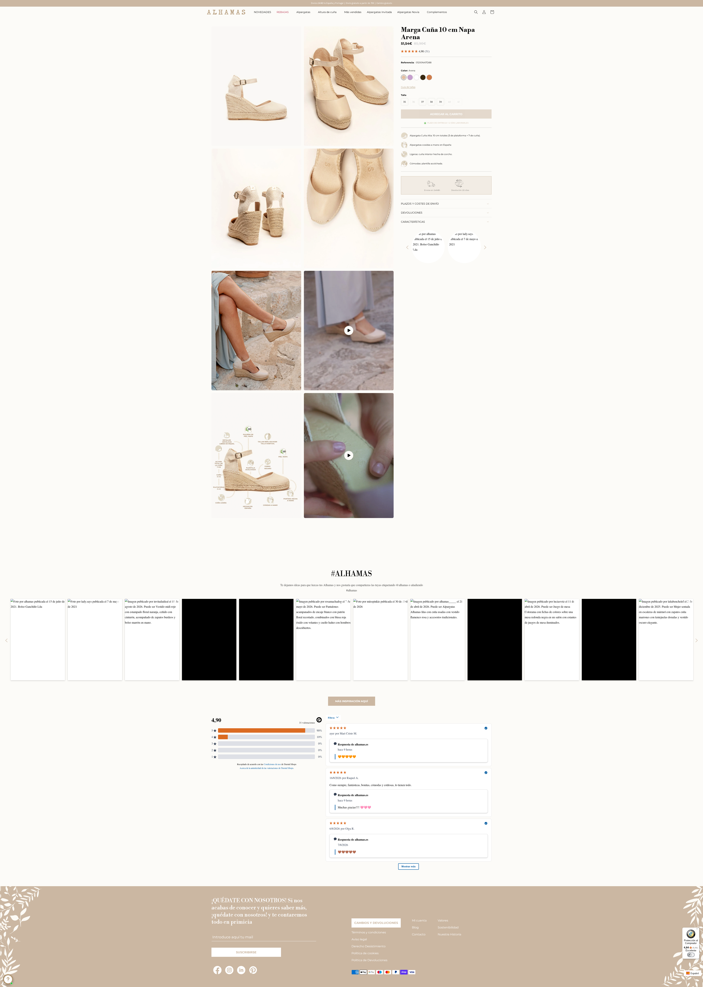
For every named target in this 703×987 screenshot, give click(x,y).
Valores (443, 920)
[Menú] (697, 930)
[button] (284, 12)
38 (431, 101)
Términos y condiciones (369, 932)
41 (459, 102)
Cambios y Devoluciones (376, 923)
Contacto (418, 934)
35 (404, 101)
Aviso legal (359, 939)
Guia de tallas (408, 87)
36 (414, 102)
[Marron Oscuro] (423, 77)
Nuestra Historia (449, 934)
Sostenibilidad (448, 927)
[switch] (691, 955)
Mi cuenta (419, 920)
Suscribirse (246, 952)
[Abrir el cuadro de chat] (8, 979)
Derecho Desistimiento (369, 946)
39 (440, 101)
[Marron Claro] (429, 77)
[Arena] (403, 77)
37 (422, 101)
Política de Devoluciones (369, 960)
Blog (415, 927)
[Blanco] (416, 77)
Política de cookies (365, 953)
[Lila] (410, 77)
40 (450, 102)
